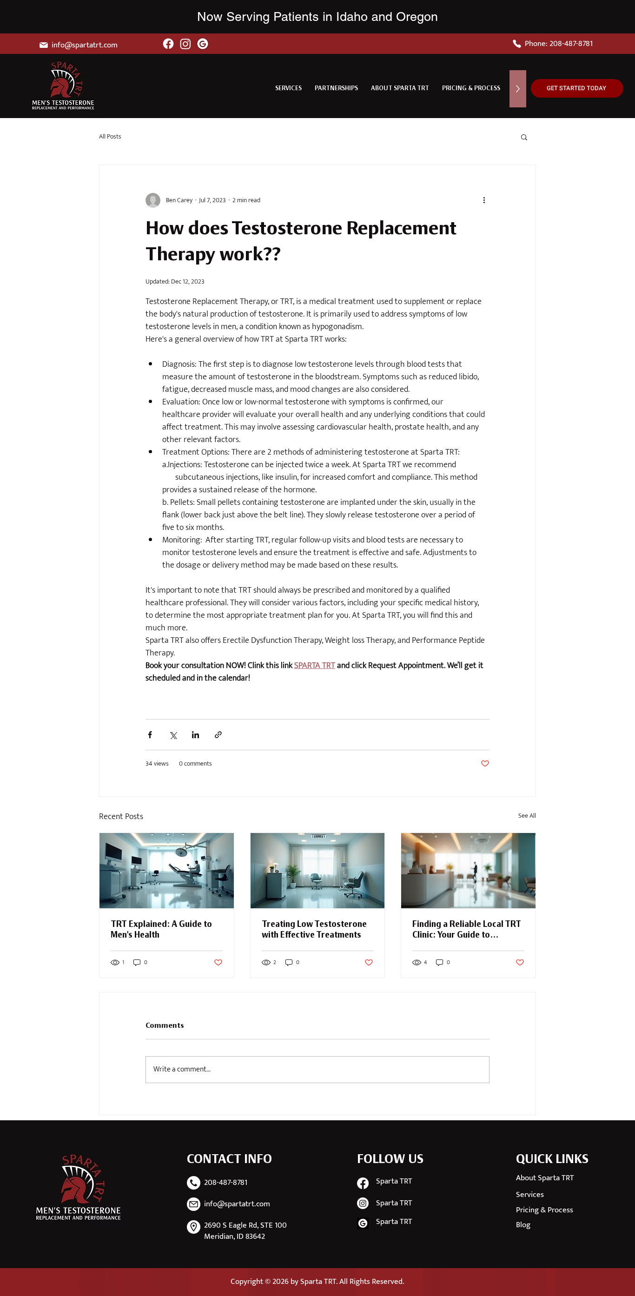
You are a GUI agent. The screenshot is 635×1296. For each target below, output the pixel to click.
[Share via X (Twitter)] (172, 734)
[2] (363, 1223)
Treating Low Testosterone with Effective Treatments (314, 929)
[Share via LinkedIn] (195, 734)
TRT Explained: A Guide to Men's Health (161, 929)
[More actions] (483, 200)
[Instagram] (185, 44)
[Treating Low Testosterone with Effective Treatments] (318, 870)
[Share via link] (218, 734)
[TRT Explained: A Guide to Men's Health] (166, 870)
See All (527, 816)
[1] (203, 44)
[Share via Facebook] (150, 734)
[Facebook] (168, 44)
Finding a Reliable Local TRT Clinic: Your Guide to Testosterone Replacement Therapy (466, 930)
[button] (288, 88)
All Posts (110, 136)
